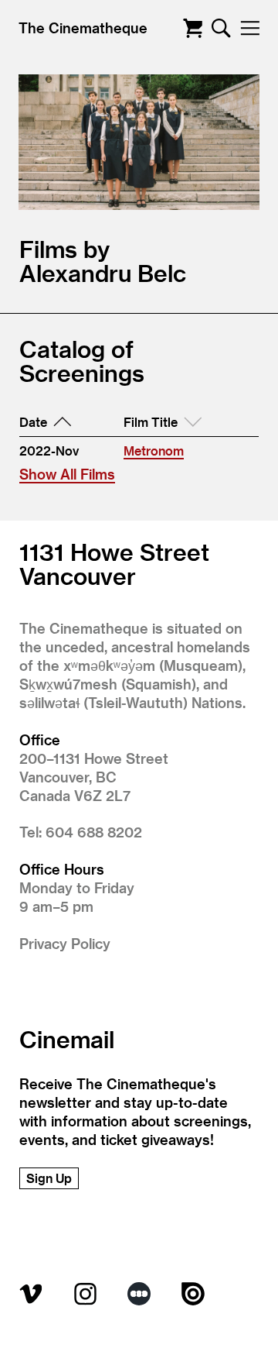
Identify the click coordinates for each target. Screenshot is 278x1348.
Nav (249, 28)
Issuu (193, 1293)
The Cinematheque (83, 27)
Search (221, 28)
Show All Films (67, 474)
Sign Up (49, 1178)
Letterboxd (139, 1293)
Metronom (154, 450)
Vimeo (30, 1293)
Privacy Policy (64, 943)
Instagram (85, 1293)
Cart (192, 28)
